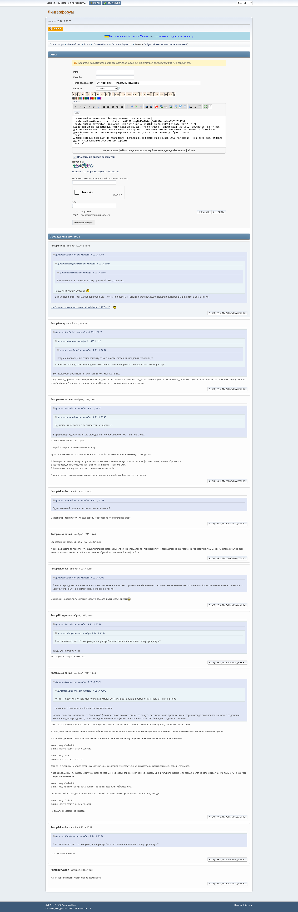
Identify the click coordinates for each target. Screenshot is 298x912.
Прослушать (78, 171)
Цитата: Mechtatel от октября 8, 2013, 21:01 (82, 350)
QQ (213, 313)
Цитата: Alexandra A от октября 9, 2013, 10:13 (81, 690)
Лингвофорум (61, 12)
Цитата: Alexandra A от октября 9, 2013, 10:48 (81, 417)
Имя (75, 71)
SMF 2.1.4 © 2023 (53, 905)
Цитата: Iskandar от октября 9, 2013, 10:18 (78, 682)
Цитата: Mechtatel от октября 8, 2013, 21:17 (82, 272)
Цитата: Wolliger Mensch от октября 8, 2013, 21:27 (83, 263)
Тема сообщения (83, 82)
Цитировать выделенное (233, 313)
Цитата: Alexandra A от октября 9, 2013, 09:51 (79, 254)
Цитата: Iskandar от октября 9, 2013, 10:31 (78, 624)
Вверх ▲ (248, 905)
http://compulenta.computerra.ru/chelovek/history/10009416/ (80, 307)
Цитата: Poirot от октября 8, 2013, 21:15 (79, 341)
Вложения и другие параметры (96, 157)
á (72, 101)
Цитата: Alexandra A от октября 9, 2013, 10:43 (79, 577)
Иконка (77, 88)
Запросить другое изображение (103, 171)
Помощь (238, 905)
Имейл (77, 77)
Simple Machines (69, 905)
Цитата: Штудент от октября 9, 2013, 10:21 (81, 633)
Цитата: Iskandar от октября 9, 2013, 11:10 (78, 408)
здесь (153, 36)
